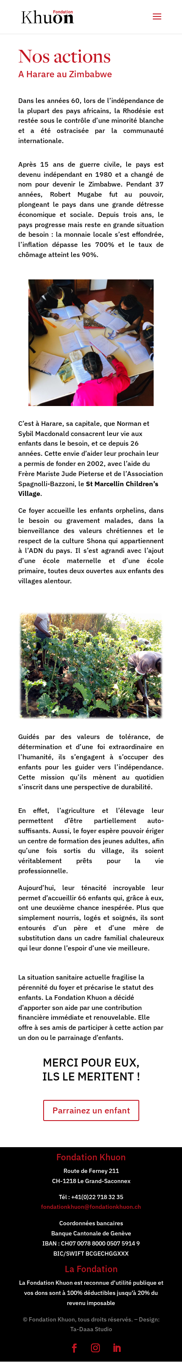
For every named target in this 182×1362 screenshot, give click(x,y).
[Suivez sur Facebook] (70, 1343)
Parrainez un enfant (91, 1110)
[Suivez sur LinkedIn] (112, 1343)
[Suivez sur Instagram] (91, 1343)
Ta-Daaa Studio (91, 1329)
